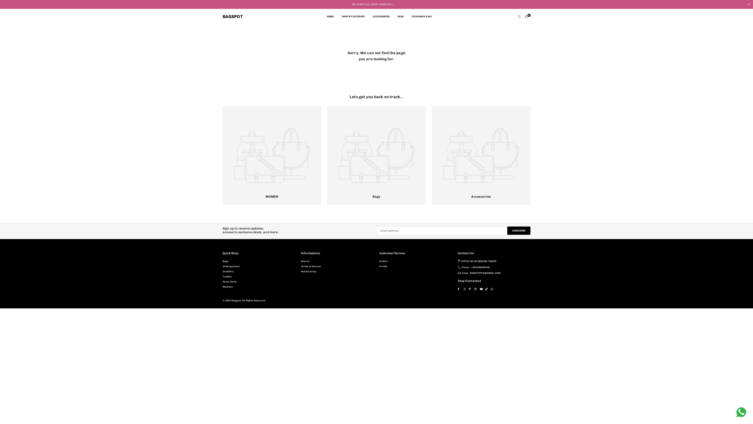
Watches (228, 286)
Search (305, 261)
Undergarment (231, 266)
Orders (383, 261)
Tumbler (227, 276)
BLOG (401, 16)
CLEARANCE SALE (422, 16)
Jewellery (228, 271)
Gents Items (230, 281)
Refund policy (309, 271)
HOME (330, 16)
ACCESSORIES (381, 16)
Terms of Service (311, 266)
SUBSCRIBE (519, 230)
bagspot (233, 17)
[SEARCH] (519, 16)
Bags (225, 261)
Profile (383, 266)
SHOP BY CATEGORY (353, 16)
